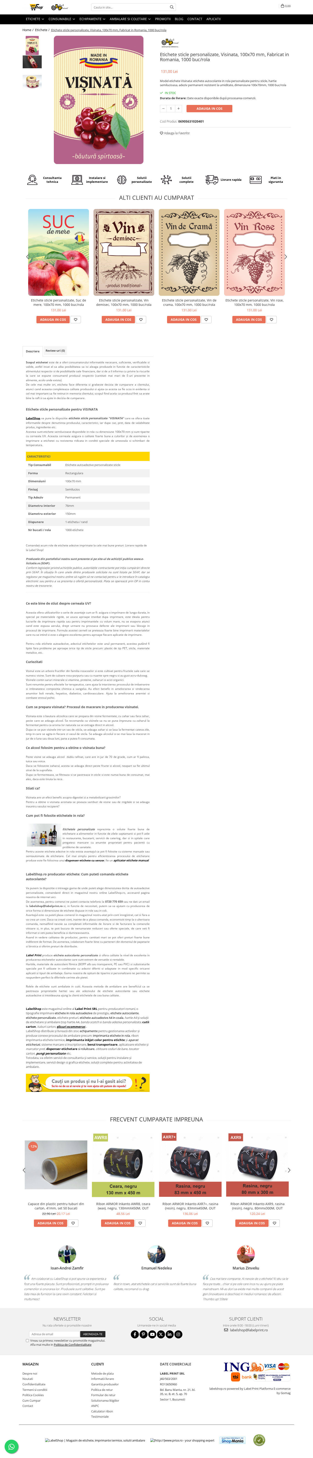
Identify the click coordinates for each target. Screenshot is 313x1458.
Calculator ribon (102, 1411)
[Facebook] (135, 1334)
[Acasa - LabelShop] (45, 7)
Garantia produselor (105, 1384)
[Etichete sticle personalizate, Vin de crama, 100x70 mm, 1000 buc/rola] (189, 252)
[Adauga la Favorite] (75, 319)
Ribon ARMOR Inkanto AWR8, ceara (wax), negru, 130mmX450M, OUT (123, 1206)
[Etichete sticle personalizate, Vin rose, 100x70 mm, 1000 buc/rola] (254, 252)
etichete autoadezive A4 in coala (101, 1018)
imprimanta (75, 1040)
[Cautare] (172, 7)
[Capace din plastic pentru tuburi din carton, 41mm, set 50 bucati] (56, 1164)
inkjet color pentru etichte (104, 1040)
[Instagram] (178, 1334)
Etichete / (42, 30)
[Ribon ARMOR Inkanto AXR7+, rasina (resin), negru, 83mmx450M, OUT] (190, 1165)
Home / (28, 30)
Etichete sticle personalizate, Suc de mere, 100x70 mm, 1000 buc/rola (58, 302)
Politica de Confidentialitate (72, 1345)
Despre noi (29, 1373)
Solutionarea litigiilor (105, 1400)
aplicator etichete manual (131, 860)
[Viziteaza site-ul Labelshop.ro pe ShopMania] (232, 1440)
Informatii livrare (102, 1379)
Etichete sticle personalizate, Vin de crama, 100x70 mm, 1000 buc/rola (189, 302)
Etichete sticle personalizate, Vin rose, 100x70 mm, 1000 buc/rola (254, 302)
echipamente (89, 1031)
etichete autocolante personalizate (76, 955)
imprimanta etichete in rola (111, 1035)
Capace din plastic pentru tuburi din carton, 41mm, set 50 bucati (56, 1206)
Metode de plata (102, 1373)
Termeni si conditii (34, 1390)
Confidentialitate (33, 1384)
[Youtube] (152, 1334)
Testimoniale (100, 1416)
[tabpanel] (98, 100)
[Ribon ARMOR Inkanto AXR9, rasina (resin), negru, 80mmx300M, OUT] (257, 1165)
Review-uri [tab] (55, 350)
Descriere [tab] (32, 351)
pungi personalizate (51, 1053)
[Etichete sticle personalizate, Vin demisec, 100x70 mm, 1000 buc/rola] (123, 252)
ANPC (95, 1406)
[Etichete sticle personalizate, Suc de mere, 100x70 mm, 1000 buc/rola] (58, 252)
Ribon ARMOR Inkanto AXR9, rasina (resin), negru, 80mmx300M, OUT (258, 1206)
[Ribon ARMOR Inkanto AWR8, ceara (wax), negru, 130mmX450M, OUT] (123, 1165)
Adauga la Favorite (176, 133)
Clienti (97, 1364)
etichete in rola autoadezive (73, 1013)
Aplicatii (213, 19)
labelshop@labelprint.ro (248, 1330)
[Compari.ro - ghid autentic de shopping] (259, 1440)
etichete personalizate (41, 1018)
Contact (27, 1406)
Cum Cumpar (31, 1400)
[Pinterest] (144, 1334)
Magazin (30, 1364)
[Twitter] (161, 1334)
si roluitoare (70, 1049)
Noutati (27, 1379)
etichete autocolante (124, 1013)
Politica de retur (102, 1390)
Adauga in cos (209, 108)
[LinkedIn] (170, 1334)
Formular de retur (103, 1395)
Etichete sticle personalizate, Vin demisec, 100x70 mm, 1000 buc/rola (123, 302)
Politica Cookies (33, 1395)
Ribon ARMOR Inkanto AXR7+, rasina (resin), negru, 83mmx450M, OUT (190, 1206)
